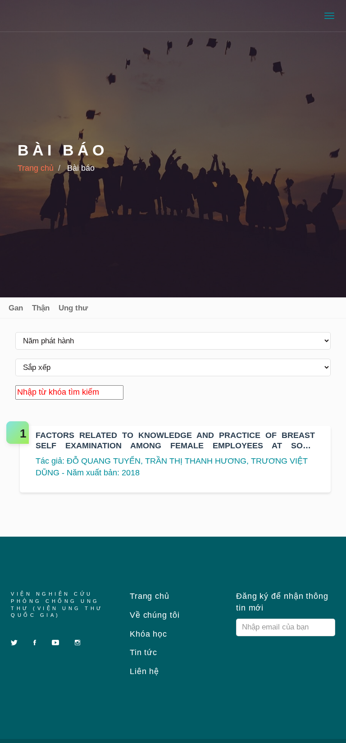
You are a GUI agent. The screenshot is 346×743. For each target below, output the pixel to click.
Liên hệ (143, 671)
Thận (41, 308)
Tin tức (142, 652)
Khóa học (147, 633)
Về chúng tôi (153, 615)
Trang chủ (36, 168)
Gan (16, 308)
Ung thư (73, 308)
